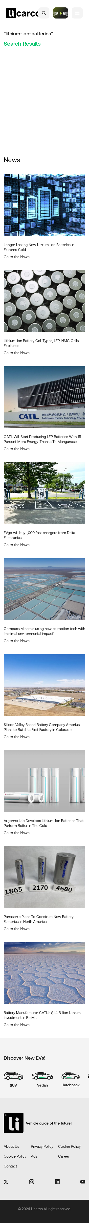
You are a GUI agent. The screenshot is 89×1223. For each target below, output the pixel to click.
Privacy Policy (42, 1146)
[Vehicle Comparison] (60, 13)
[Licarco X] (6, 1182)
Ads (34, 1156)
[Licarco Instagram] (31, 1182)
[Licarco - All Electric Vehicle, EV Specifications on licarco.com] (23, 13)
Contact (10, 1166)
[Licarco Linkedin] (57, 1182)
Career (63, 1156)
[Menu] (77, 13)
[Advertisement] (44, 108)
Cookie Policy (69, 1146)
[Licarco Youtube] (82, 1182)
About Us (11, 1146)
